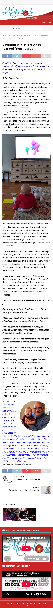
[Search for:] (26, 28)
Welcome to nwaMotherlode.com (22, 530)
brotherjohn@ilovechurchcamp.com (17, 464)
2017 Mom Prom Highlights (18, 566)
